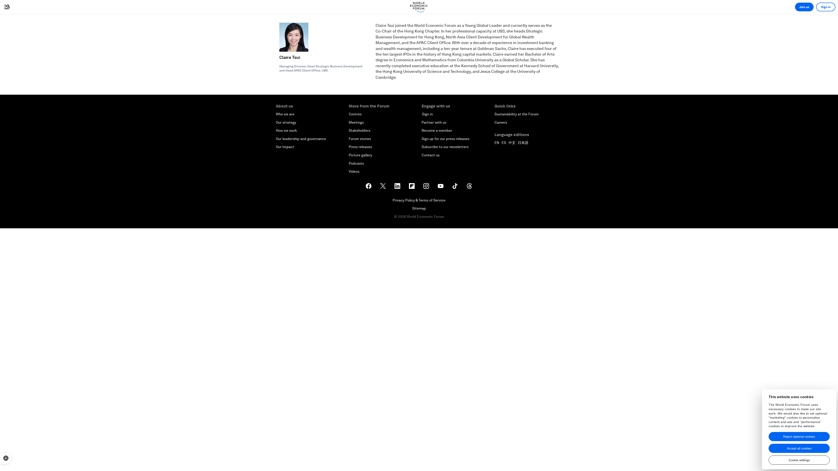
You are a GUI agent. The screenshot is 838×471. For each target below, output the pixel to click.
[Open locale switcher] (6, 458)
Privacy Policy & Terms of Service (419, 200)
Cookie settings (799, 460)
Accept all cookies (799, 448)
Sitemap (419, 208)
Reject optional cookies (799, 436)
